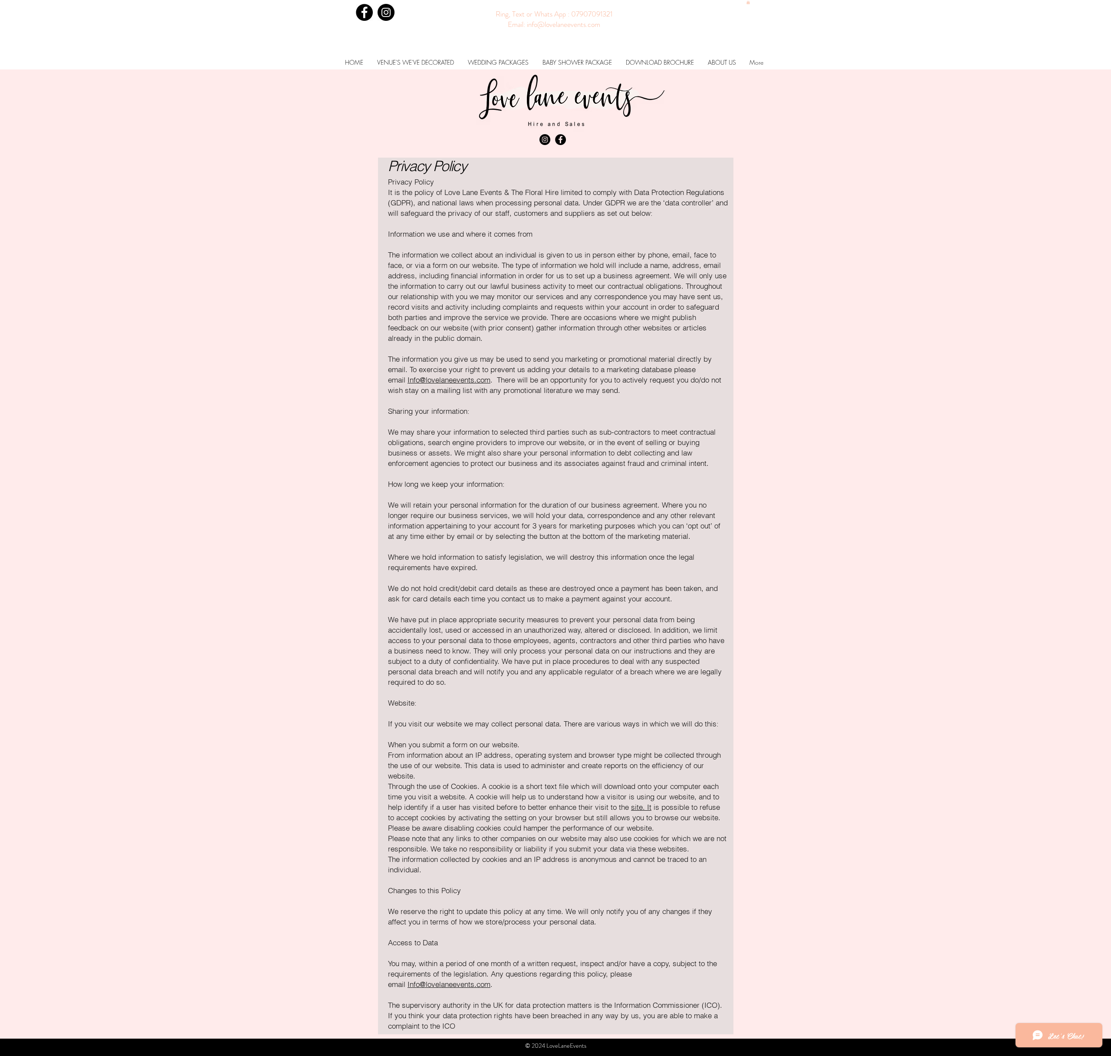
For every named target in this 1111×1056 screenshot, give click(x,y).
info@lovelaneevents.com (563, 24)
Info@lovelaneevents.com (449, 379)
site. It (641, 807)
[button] (748, 2)
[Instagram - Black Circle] (386, 12)
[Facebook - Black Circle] (364, 12)
